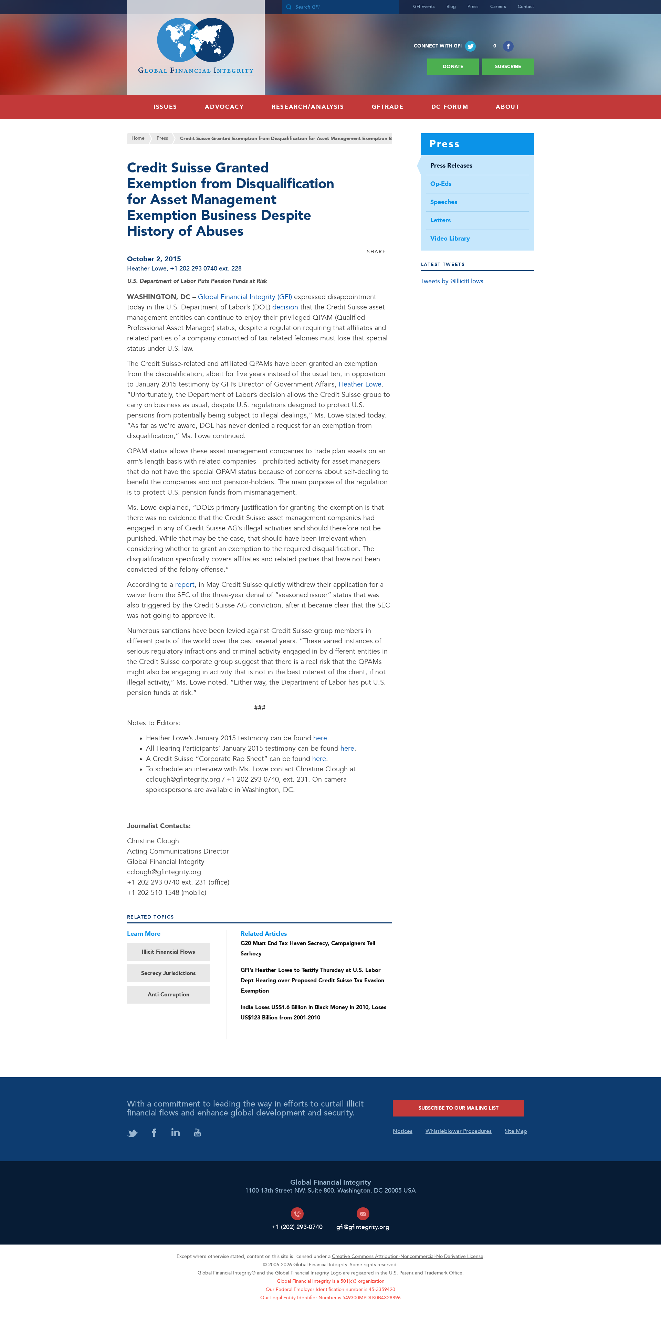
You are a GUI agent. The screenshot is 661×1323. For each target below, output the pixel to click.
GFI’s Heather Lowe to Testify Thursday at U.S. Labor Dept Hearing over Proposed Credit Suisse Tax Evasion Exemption (312, 980)
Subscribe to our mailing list (459, 1108)
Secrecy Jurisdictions (168, 973)
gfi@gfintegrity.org (362, 1227)
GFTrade (388, 107)
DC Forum (450, 107)
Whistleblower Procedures (459, 1131)
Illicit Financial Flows (168, 952)
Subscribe (508, 66)
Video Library (450, 239)
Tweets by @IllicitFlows (452, 282)
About (508, 107)
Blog (451, 7)
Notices (402, 1131)
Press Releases (451, 166)
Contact (526, 7)
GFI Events (424, 7)
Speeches (443, 202)
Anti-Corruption (168, 994)
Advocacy (224, 107)
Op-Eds (440, 184)
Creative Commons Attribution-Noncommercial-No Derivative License (407, 1257)
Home (138, 138)
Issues (165, 107)
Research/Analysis (308, 107)
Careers (498, 7)
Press (473, 7)
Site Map (516, 1131)
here (320, 738)
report (185, 585)
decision (285, 307)
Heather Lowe (147, 269)
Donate (453, 66)
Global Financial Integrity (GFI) (245, 297)
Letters (440, 221)
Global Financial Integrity (196, 47)
